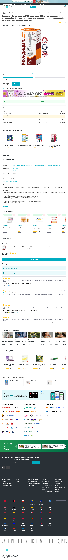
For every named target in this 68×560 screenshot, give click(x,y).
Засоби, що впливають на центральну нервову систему (17, 10)
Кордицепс (35, 10)
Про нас (44, 4)
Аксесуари (57, 489)
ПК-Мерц (55, 380)
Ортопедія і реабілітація (47, 491)
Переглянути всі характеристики (10, 181)
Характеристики (21, 25)
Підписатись (36, 462)
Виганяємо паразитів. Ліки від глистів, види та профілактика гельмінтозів (60, 340)
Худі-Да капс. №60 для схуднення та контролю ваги (24, 144)
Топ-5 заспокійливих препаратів (34, 340)
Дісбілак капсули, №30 (8, 227)
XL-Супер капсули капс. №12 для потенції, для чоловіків (39, 144)
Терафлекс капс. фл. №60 (23, 227)
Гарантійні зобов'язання (33, 479)
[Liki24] (5, 550)
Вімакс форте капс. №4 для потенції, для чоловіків (9, 144)
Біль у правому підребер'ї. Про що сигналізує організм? (21, 340)
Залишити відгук (34, 259)
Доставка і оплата (27, 4)
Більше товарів (6, 155)
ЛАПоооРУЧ (57, 483)
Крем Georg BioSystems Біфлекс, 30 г (52, 228)
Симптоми (57, 491)
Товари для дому (58, 481)
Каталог (15, 4)
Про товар (5, 25)
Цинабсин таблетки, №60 (23, 364)
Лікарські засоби (45, 479)
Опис (13, 25)
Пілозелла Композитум (15, 380)
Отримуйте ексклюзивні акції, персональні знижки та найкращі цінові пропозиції (27, 458)
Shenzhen (4, 22)
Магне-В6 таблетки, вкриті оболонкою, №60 (38, 228)
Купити (16, 84)
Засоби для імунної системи (51, 165)
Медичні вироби (45, 487)
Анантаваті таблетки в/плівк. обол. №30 (8, 365)
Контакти (20, 4)
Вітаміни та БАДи (45, 483)
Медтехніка (44, 489)
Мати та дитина (58, 479)
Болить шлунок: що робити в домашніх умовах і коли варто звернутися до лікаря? (7, 340)
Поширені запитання (36, 4)
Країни (17, 481)
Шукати (33, 6)
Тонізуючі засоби (16, 165)
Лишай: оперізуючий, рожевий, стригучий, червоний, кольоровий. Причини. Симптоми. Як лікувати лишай (47, 340)
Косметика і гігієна (46, 481)
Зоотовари (57, 485)
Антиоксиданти (60, 165)
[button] (18, 75)
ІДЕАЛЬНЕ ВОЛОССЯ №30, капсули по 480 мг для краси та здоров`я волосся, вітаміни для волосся (53, 145)
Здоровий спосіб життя (60, 487)
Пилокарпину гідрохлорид (34, 381)
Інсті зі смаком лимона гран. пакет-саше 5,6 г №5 (39, 365)
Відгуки (30, 25)
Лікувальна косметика (47, 485)
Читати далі (5, 206)
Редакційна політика (32, 481)
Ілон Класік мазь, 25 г (52, 364)
